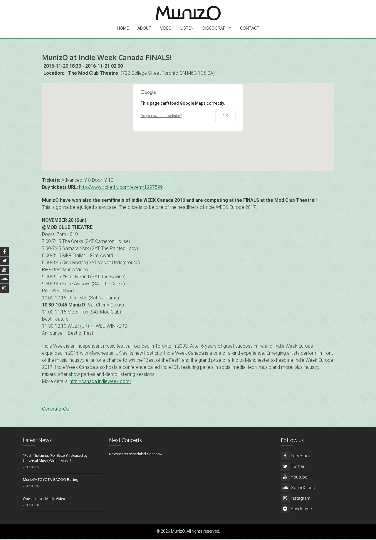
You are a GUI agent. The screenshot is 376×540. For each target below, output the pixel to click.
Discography (216, 28)
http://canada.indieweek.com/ (100, 381)
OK (225, 116)
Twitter (297, 466)
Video (166, 28)
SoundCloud (302, 487)
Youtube (299, 477)
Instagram (300, 498)
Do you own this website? (161, 116)
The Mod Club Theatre (93, 73)
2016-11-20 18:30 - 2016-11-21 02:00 (83, 66)
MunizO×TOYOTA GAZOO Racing (50, 479)
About (144, 28)
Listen (187, 28)
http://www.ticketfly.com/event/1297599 (121, 187)
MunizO (178, 531)
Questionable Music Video (44, 498)
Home (123, 28)
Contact (249, 28)
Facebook (300, 456)
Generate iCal (56, 409)
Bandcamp (301, 508)
